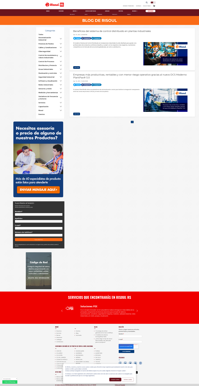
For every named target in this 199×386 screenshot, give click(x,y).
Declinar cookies (128, 379)
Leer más (76, 67)
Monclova (79, 359)
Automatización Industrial (44, 39)
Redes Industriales (45, 85)
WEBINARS (99, 14)
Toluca (97, 361)
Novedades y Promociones (128, 6)
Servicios (41, 103)
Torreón (98, 363)
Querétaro (98, 353)
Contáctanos (150, 11)
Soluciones (61, 11)
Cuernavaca (60, 366)
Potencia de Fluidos (46, 44)
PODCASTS (114, 14)
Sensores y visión (45, 89)
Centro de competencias (90, 11)
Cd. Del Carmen (61, 357)
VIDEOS (129, 14)
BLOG (86, 14)
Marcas (48, 11)
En (154, 2)
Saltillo (98, 357)
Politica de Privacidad (120, 385)
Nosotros (121, 11)
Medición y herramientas (48, 92)
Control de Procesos (46, 61)
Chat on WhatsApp (9, 382)
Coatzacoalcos (61, 361)
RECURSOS (72, 14)
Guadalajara (80, 351)
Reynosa (98, 355)
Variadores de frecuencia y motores (48, 97)
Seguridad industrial (46, 77)
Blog (77, 333)
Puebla (97, 351)
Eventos (41, 114)
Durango (59, 368)
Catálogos (107, 11)
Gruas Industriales (45, 69)
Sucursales (138, 6)
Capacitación (43, 106)
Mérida (78, 357)
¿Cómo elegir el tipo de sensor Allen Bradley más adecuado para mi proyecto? (103, 340)
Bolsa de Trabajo (147, 6)
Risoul (40, 110)
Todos (40, 34)
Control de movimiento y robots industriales (48, 56)
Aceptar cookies (115, 379)
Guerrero (79, 353)
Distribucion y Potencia (47, 65)
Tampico (98, 359)
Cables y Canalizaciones (47, 47)
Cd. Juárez (59, 353)
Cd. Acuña (59, 355)
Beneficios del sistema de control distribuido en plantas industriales (112, 31)
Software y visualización (47, 81)
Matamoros (79, 355)
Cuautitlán (60, 363)
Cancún (58, 351)
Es (152, 2)
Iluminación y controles (47, 73)
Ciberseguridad (44, 51)
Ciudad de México (61, 359)
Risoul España (60, 377)
